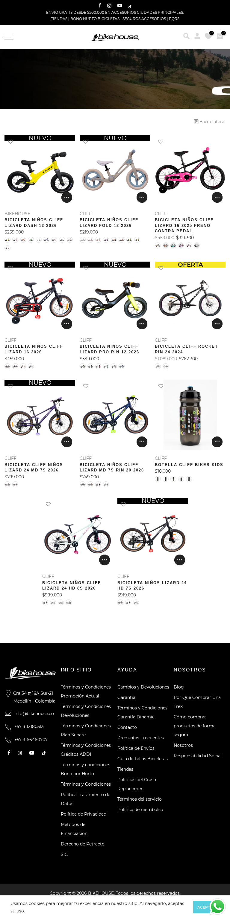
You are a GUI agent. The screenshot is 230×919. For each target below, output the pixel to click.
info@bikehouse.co (34, 713)
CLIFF (86, 213)
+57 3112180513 (29, 726)
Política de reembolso (140, 809)
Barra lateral (212, 121)
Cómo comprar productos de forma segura (195, 726)
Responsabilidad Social (198, 755)
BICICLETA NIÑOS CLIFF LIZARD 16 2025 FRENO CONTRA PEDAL (184, 225)
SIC (64, 854)
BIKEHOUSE (17, 213)
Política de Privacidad (83, 814)
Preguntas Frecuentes (140, 738)
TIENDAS (59, 18)
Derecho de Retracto (83, 844)
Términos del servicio (139, 799)
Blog (179, 687)
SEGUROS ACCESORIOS (144, 18)
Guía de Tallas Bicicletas (142, 758)
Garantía (126, 697)
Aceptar (206, 907)
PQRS (174, 18)
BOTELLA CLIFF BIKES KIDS (189, 464)
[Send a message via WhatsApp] (217, 906)
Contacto (127, 727)
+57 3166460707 (31, 739)
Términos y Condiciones (86, 784)
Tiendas (125, 769)
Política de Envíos (136, 748)
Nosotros (183, 745)
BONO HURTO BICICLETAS (95, 18)
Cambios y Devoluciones (143, 687)
